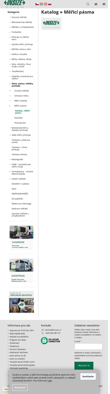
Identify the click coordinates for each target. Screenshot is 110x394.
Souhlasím (88, 376)
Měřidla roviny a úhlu (21, 49)
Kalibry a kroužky (19, 54)
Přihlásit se (84, 365)
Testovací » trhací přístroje (19, 148)
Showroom (14, 343)
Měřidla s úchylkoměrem (23, 27)
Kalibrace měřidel (20, 208)
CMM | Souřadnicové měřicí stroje (21, 165)
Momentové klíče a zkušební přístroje (20, 129)
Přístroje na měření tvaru (20, 38)
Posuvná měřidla (19, 17)
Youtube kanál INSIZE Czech (22, 362)
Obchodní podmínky (19, 368)
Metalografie (17, 159)
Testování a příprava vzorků (21, 141)
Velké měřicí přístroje (21, 135)
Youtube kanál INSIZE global (22, 365)
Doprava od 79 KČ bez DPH (22, 330)
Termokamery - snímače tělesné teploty (22, 172)
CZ (37, 4)
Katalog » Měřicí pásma (22, 111)
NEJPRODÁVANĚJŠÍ (20, 193)
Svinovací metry (21, 95)
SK (49, 4)
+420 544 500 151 (53, 333)
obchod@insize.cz (53, 330)
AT (45, 4)
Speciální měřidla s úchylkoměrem (20, 214)
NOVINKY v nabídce (20, 183)
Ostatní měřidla (19, 179)
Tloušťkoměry (18, 71)
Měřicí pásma (20, 105)
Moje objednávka (17, 333)
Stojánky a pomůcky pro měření (22, 77)
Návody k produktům (19, 336)
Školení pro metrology (21, 203)
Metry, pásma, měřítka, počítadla (22, 84)
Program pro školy (18, 340)
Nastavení (20, 387)
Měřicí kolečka (20, 100)
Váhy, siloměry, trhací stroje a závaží (21, 65)
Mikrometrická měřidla (22, 22)
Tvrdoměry (16, 32)
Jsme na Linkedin (17, 358)
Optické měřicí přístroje (22, 44)
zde (50, 380)
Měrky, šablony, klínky (21, 59)
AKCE (14, 188)
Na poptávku (17, 198)
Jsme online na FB (18, 355)
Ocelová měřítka (21, 90)
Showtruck (14, 346)
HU (41, 4)
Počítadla (18, 118)
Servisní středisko (17, 349)
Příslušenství (20, 123)
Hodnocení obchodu (19, 352)
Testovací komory (19, 154)
